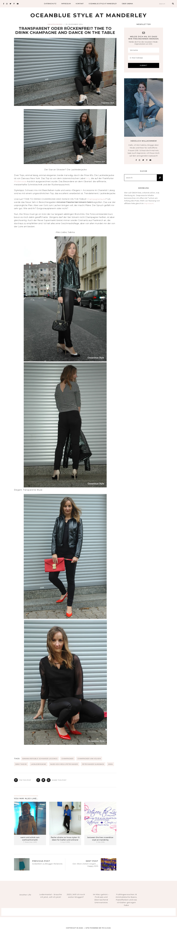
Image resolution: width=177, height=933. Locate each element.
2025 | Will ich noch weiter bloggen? (76, 895)
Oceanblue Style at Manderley (103, 4)
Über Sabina (127, 4)
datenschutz (50, 4)
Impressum (149, 203)
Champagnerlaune (96, 199)
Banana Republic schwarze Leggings (39, 759)
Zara (110, 764)
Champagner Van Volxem (89, 759)
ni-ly (88, 178)
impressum (66, 4)
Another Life (25, 895)
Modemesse (20, 181)
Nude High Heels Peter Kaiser (64, 764)
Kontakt (80, 4)
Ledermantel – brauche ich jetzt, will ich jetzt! (50, 895)
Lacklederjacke (38, 764)
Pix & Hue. (106, 928)
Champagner (67, 759)
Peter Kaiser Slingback (93, 764)
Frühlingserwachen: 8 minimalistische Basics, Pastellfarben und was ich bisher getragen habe (126, 899)
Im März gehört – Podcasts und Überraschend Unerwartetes (101, 898)
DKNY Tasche (21, 764)
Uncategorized (55, 24)
